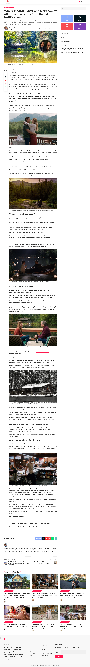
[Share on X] (46, 28)
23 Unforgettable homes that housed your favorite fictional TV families (72, 626)
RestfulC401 (29, 403)
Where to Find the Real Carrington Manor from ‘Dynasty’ (25, 526)
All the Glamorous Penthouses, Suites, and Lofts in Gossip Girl (15, 625)
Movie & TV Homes (9, 7)
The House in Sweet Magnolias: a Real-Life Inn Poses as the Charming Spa (30, 523)
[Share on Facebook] (44, 28)
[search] (81, 2)
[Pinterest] (67, 26)
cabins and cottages (19, 532)
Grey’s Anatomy (21, 218)
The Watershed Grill (18, 448)
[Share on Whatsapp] (5, 86)
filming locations (28, 532)
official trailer (45, 499)
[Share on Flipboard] (5, 80)
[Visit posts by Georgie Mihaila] (5, 629)
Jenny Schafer (12, 27)
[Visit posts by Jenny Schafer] (6, 28)
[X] (80, 18)
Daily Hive (19, 434)
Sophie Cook (37, 600)
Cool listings (58, 638)
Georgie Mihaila (9, 628)
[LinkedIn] (12, 659)
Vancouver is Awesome (23, 360)
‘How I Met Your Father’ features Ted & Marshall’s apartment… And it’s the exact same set (44, 595)
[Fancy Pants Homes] (7, 2)
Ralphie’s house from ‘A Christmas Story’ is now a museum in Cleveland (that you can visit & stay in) (17, 596)
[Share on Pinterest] (5, 83)
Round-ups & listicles (71, 638)
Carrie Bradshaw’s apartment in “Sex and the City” (29, 232)
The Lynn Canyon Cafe (36, 488)
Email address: (57, 651)
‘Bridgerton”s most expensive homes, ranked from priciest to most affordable (43, 626)
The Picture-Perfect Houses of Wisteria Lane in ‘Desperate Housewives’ (29, 520)
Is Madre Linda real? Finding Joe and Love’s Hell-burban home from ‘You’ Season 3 (72, 595)
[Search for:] (72, 8)
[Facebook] (67, 18)
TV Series (38, 532)
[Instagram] (80, 26)
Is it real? (63, 638)
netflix (34, 532)
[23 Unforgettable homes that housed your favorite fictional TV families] (73, 612)
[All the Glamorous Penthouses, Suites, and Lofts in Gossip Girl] (17, 612)
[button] (48, 28)
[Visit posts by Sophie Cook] (33, 600)
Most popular (51, 638)
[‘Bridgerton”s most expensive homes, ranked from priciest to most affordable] (45, 612)
